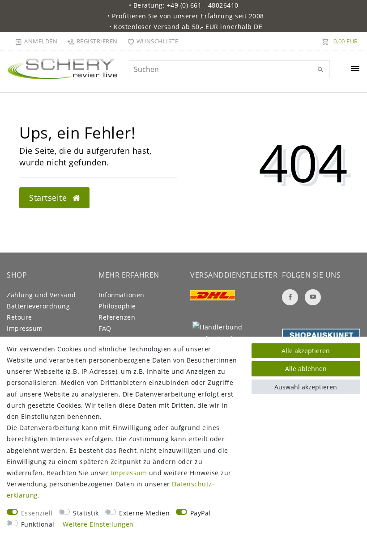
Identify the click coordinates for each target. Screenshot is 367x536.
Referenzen (116, 317)
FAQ (104, 328)
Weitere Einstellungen (98, 524)
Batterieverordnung (38, 306)
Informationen (121, 295)
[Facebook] (290, 297)
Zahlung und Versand (41, 295)
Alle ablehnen (306, 368)
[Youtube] (313, 297)
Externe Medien (144, 513)
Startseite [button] (49, 197)
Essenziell (37, 513)
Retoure (19, 317)
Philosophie (117, 306)
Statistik (86, 513)
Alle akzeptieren (306, 350)
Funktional (38, 524)
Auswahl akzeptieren (305, 387)
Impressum (25, 328)
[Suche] (320, 70)
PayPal (200, 513)
